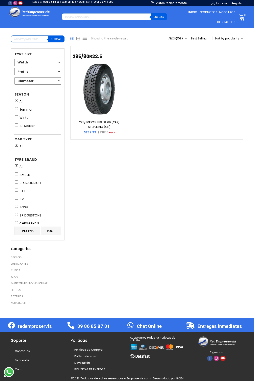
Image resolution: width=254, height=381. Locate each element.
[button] (242, 17)
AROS (14, 277)
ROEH (180, 378)
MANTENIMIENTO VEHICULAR (29, 283)
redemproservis (35, 326)
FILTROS (16, 290)
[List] (85, 38)
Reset (51, 231)
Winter (24, 117)
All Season (27, 125)
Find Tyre (27, 231)
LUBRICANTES (19, 264)
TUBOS (15, 270)
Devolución (82, 363)
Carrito (19, 369)
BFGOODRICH (30, 183)
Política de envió (85, 356)
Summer (26, 109)
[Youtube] (20, 3)
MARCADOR (19, 303)
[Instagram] (15, 3)
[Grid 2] (78, 38)
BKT (22, 191)
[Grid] (72, 38)
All (21, 101)
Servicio (16, 257)
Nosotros (227, 12)
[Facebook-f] (10, 3)
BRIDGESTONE (30, 215)
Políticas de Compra (88, 350)
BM (21, 199)
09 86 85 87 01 (93, 326)
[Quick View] (118, 56)
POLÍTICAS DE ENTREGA (89, 369)
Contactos (226, 22)
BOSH (23, 207)
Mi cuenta (22, 360)
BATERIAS (17, 296)
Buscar (159, 17)
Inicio (192, 12)
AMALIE (25, 174)
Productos (208, 12)
